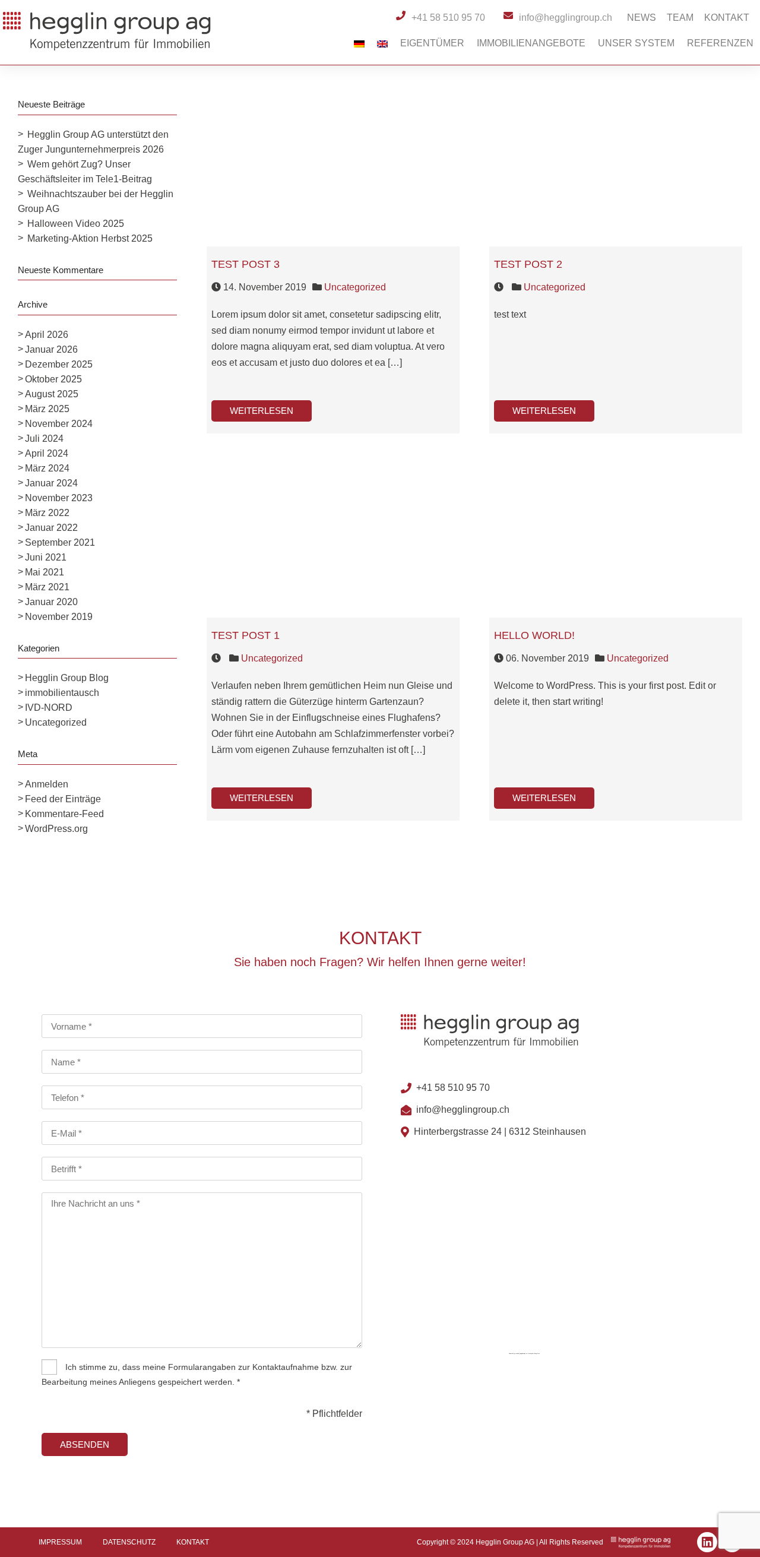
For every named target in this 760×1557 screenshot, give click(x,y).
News (641, 17)
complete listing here (534, 1353)
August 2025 (51, 394)
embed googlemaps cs (521, 1353)
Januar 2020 (51, 602)
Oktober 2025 (53, 379)
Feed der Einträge (63, 799)
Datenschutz (129, 1542)
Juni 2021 (45, 557)
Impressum (60, 1542)
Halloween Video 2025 (75, 224)
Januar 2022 (51, 528)
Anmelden (46, 784)
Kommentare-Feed (64, 814)
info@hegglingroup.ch (462, 1110)
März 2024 (47, 468)
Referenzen (720, 43)
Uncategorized (56, 722)
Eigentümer (432, 43)
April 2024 (46, 453)
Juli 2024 (44, 438)
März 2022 (47, 513)
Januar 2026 (51, 349)
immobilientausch (62, 693)
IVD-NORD (48, 707)
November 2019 (59, 617)
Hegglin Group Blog (67, 678)
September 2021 (60, 542)
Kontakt (726, 17)
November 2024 (59, 424)
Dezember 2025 (59, 364)
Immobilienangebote (531, 43)
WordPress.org (56, 829)
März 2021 (47, 587)
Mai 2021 (44, 572)
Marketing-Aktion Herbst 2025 (90, 238)
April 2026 (46, 335)
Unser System (636, 43)
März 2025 (47, 409)
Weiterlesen (261, 411)
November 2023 (59, 498)
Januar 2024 (51, 483)
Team (680, 17)
